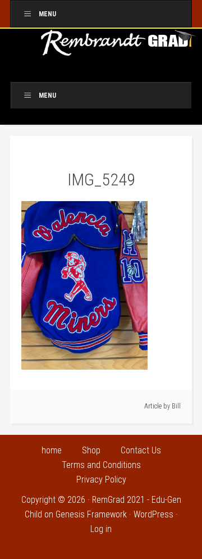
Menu (47, 14)
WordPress (153, 514)
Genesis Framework (91, 514)
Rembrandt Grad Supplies (119, 46)
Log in (101, 529)
